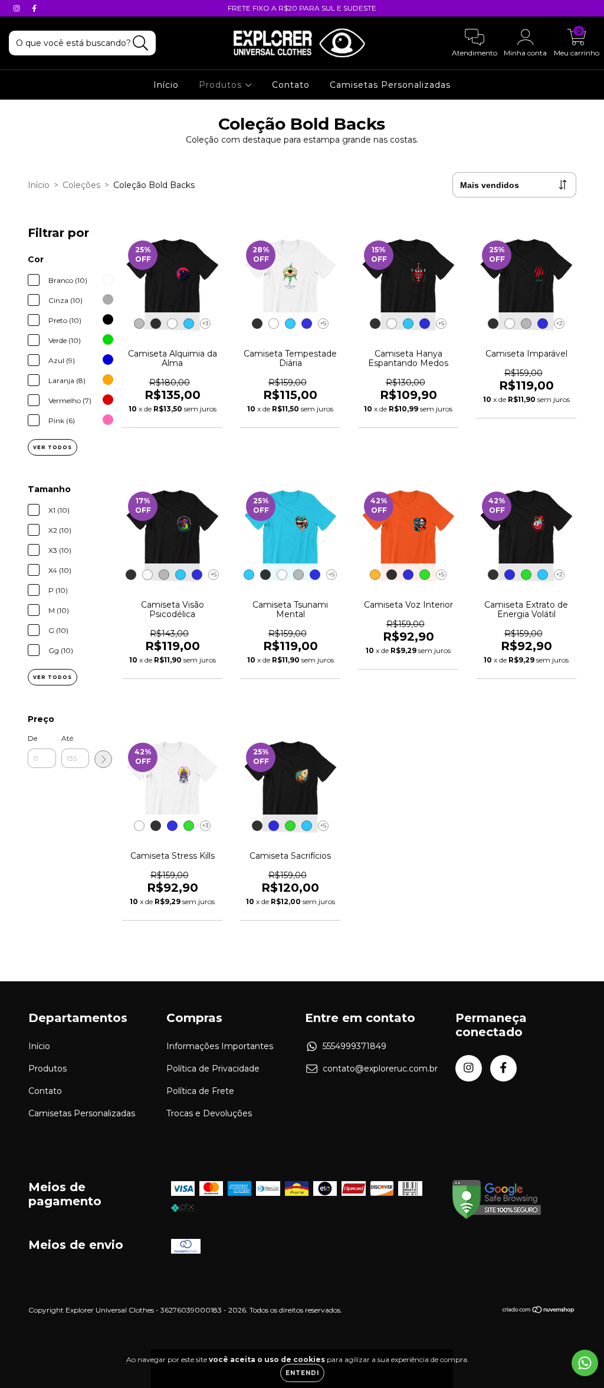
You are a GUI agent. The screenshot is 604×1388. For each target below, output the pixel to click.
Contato (291, 85)
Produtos (222, 85)
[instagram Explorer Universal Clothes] (18, 8)
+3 (205, 323)
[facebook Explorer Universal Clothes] (34, 8)
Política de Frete (200, 1091)
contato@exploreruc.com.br (380, 1068)
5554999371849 (354, 1046)
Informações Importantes (219, 1046)
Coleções (81, 185)
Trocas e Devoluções (209, 1113)
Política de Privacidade (213, 1068)
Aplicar (103, 759)
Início (166, 85)
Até (67, 738)
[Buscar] (141, 43)
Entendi (302, 1373)
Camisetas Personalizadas (390, 85)
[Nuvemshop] (539, 1311)
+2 (559, 323)
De (32, 738)
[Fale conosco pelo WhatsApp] (585, 1363)
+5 (323, 323)
